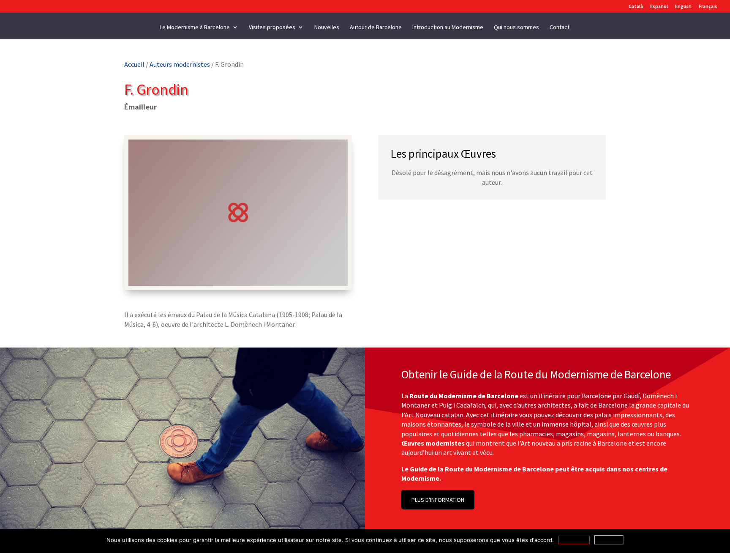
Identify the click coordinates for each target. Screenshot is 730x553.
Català (636, 6)
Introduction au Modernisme (447, 27)
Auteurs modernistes (180, 64)
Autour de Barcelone (376, 27)
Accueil (134, 64)
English (683, 6)
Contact (559, 27)
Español (659, 6)
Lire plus (608, 540)
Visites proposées (272, 27)
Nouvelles (326, 27)
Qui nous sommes (516, 27)
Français (708, 6)
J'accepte (574, 540)
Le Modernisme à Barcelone (195, 27)
